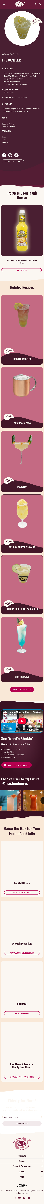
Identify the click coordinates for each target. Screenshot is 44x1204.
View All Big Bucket (22, 1013)
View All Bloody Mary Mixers (22, 1077)
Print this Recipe (13, 161)
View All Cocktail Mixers (21, 892)
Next (39, 721)
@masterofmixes (15, 783)
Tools (4, 118)
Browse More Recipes (22, 689)
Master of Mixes (20, 4)
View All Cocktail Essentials (22, 953)
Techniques (6, 131)
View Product (21, 270)
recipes (5, 54)
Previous (5, 721)
